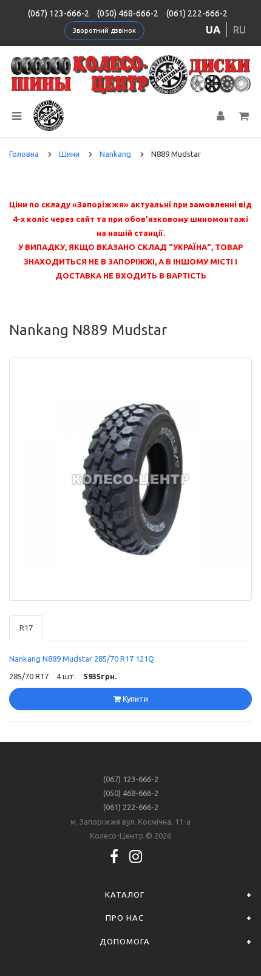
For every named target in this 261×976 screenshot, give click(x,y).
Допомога (125, 941)
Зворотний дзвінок (104, 30)
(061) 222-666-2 (197, 13)
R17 (26, 627)
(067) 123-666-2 (58, 13)
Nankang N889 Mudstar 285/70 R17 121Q (81, 658)
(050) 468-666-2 (127, 13)
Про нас (125, 917)
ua (213, 29)
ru (239, 29)
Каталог (124, 894)
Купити (134, 698)
